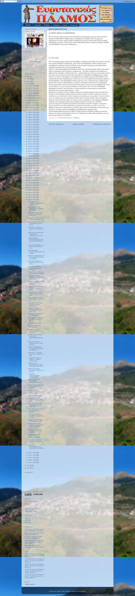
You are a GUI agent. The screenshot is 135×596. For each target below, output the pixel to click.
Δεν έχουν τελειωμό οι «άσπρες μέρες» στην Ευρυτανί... (35, 331)
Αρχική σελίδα (78, 124)
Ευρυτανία (28, 520)
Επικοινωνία (74, 25)
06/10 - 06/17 (32, 156)
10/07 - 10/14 (32, 115)
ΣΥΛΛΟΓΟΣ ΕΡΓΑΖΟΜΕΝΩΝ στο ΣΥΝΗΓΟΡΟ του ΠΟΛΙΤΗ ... (36, 447)
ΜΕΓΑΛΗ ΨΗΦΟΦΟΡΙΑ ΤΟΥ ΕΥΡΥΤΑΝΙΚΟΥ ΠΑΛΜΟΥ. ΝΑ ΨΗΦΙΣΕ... (36, 257)
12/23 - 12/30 (32, 88)
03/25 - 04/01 (32, 182)
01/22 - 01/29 (32, 455)
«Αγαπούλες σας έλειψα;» (35, 395)
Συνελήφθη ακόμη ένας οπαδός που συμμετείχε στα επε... (35, 441)
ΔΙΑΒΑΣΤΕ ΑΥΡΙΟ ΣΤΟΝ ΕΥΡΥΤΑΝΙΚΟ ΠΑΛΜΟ (35, 420)
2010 (28, 468)
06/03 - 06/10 (32, 158)
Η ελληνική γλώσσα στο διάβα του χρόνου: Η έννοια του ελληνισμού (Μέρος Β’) (34, 560)
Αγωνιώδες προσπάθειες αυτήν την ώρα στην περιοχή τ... (35, 268)
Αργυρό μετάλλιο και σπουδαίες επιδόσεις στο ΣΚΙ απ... (36, 370)
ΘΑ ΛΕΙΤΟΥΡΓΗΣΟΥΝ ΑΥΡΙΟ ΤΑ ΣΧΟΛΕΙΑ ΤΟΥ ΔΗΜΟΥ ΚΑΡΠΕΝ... (36, 425)
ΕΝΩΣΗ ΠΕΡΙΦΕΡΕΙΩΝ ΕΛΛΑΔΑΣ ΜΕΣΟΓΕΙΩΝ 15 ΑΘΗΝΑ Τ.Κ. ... (35, 348)
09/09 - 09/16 (32, 124)
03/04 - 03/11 (32, 190)
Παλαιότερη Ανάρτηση (101, 124)
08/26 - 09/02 (32, 129)
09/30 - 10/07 (32, 117)
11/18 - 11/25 (32, 100)
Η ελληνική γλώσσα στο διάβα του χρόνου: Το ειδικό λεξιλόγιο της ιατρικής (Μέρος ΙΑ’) (34, 571)
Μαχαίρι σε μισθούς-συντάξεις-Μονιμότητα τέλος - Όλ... (35, 310)
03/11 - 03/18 (32, 187)
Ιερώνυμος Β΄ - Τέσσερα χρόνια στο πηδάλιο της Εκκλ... (35, 354)
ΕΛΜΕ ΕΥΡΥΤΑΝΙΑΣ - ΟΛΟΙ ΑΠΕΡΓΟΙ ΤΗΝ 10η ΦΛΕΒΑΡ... (36, 283)
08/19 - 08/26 (32, 132)
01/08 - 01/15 (32, 460)
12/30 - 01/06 (32, 86)
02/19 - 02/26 (32, 195)
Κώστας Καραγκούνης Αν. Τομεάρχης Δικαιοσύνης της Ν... (35, 223)
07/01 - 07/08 (32, 149)
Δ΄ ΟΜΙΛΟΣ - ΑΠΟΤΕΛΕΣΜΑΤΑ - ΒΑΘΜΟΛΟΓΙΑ (34, 375)
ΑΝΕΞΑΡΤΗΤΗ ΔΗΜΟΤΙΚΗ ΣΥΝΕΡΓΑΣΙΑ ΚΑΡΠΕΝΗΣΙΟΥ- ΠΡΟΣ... (36, 234)
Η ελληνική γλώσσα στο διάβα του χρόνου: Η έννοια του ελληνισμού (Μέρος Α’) (34, 566)
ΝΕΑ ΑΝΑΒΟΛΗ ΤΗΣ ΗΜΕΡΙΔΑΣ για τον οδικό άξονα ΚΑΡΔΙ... (36, 208)
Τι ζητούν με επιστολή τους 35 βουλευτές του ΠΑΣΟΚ (36, 272)
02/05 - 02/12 (32, 199)
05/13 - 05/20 (32, 165)
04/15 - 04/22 (32, 175)
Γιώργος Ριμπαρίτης (32, 501)
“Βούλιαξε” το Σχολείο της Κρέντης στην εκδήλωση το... (35, 229)
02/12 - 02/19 (32, 197)
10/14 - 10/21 (32, 112)
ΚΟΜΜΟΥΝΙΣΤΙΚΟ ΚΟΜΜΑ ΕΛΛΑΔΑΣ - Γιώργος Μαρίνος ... (36, 288)
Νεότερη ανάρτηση (56, 124)
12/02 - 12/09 (32, 95)
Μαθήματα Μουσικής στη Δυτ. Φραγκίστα (35, 314)
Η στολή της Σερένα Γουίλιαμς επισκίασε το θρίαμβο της (33, 537)
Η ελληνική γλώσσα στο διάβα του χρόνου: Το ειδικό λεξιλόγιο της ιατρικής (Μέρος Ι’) (34, 576)
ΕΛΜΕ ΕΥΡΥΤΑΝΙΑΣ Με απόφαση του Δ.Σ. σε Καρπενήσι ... (35, 405)
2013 (28, 81)
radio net (27, 518)
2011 (28, 465)
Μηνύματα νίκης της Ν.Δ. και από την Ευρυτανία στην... (36, 218)
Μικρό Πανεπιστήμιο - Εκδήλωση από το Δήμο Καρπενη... (35, 343)
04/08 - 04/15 (32, 178)
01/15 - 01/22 (32, 457)
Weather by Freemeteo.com (30, 584)
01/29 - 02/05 (32, 452)
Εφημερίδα (37, 25)
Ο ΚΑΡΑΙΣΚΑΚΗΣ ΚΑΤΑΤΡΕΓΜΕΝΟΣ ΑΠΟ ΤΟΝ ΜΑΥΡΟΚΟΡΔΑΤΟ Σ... (35, 240)
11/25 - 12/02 (32, 98)
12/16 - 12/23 (32, 90)
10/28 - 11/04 (32, 107)
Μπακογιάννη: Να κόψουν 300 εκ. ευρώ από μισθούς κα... (35, 304)
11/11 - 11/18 (32, 102)
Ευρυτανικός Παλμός (31, 511)
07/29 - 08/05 (32, 139)
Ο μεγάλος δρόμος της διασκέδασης (34, 326)
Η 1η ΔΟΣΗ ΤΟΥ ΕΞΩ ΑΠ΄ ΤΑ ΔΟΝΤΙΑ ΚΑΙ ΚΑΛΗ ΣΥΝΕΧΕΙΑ (35, 214)
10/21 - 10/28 (32, 110)
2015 (28, 76)
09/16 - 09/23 (32, 122)
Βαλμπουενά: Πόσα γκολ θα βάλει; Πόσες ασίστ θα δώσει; (35, 533)
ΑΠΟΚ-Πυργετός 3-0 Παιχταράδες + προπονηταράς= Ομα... (35, 381)
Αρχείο (65, 25)
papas (28, 504)
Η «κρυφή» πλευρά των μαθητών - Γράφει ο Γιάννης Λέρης (35, 359)
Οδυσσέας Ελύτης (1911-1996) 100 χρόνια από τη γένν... (36, 293)
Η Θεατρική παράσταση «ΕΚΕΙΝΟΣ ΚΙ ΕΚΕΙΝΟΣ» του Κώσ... (36, 416)
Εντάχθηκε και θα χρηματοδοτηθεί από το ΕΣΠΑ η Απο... (35, 392)
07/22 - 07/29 (32, 141)
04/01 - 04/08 (32, 180)
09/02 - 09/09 (32, 127)
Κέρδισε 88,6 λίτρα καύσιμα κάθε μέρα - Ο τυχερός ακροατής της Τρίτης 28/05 (34, 542)
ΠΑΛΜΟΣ (28, 25)
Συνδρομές (56, 25)
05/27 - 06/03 (32, 161)
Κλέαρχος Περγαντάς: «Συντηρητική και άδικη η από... (36, 399)
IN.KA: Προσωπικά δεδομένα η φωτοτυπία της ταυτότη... (36, 410)
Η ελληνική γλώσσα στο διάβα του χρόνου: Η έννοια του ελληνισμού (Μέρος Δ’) (34, 555)
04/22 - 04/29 (32, 173)
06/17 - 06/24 (32, 153)
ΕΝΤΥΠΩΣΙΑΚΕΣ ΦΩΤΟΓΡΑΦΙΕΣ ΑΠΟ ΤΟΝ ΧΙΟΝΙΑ (36, 252)
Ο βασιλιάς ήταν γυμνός (35, 323)
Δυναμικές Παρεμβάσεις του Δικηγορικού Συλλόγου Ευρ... (36, 246)
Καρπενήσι (28, 522)
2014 (28, 79)
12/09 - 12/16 (32, 93)
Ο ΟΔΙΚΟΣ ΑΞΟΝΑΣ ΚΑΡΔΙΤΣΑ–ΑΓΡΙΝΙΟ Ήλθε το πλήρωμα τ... (36, 277)
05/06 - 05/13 (32, 168)
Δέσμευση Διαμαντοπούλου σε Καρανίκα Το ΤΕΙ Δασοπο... (36, 386)
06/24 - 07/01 (32, 151)
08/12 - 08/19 (32, 134)
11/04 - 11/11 (32, 105)
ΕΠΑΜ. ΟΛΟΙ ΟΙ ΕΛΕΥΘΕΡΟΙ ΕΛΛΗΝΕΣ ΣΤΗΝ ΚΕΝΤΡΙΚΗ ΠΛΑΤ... (36, 365)
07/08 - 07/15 (32, 146)
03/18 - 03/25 (32, 185)
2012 (28, 83)
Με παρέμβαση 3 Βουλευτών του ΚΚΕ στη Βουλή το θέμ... (36, 319)
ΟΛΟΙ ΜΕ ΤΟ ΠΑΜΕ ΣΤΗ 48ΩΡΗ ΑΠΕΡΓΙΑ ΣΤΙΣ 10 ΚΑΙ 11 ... (36, 263)
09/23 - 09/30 (32, 119)
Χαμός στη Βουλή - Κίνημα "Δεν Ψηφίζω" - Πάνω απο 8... (36, 299)
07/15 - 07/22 (32, 144)
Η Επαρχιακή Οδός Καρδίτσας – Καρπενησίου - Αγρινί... (36, 203)
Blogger (83, 591)
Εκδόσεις (47, 25)
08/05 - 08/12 (32, 136)
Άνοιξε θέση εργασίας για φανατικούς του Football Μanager (34, 546)
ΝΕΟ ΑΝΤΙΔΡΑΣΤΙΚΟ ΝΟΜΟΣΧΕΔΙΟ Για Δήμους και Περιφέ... (34, 436)
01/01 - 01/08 (32, 462)
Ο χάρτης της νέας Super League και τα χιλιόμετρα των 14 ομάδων (34, 530)
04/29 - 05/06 (32, 170)
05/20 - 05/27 (32, 163)
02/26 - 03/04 (32, 192)
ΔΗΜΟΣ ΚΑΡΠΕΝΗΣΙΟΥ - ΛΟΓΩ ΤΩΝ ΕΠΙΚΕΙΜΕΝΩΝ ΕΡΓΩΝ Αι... (35, 337)
